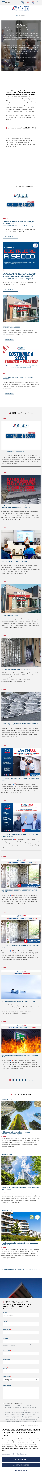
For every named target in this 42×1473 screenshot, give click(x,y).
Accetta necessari (21, 1465)
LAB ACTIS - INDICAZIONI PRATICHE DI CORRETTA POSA (20, 779)
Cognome (6, 1330)
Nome (5, 1321)
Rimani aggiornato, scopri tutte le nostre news (20, 1269)
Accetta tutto (21, 1460)
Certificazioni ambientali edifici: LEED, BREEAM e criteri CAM (19, 1244)
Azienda (5, 1338)
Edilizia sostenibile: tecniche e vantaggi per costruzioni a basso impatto (17, 1133)
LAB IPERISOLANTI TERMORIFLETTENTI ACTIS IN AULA (20, 946)
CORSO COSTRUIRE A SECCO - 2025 (14, 561)
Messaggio (7, 1385)
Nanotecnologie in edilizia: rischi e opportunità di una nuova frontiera (19, 724)
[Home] (21, 8)
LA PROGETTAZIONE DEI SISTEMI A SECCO (17, 669)
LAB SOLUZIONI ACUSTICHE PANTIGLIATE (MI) (18, 1001)
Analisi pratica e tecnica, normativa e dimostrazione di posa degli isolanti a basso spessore (20, 506)
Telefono (6, 1359)
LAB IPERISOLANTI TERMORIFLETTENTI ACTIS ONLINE (19, 891)
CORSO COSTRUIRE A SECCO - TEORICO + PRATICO (18, 378)
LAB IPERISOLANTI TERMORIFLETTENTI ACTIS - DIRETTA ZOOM (19, 835)
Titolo (5, 1312)
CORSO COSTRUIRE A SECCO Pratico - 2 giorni (19, 226)
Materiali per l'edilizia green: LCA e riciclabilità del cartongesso (20, 1188)
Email (5, 1368)
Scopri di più (9, 236)
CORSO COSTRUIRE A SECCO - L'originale (18, 279)
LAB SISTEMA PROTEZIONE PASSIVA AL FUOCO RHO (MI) (20, 1056)
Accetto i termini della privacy (13, 1403)
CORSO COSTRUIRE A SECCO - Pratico (15, 452)
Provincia (6, 1377)
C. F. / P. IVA (6, 1351)
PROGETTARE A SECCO (11, 327)
